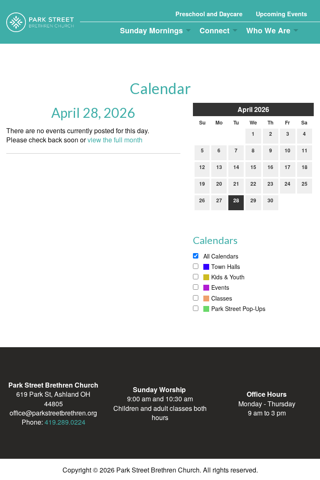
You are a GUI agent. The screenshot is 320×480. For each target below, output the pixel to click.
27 (219, 200)
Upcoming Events (281, 14)
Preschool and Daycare (208, 14)
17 (287, 167)
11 (305, 150)
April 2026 (253, 109)
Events (220, 287)
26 (202, 200)
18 (305, 167)
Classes (221, 298)
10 (287, 150)
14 (236, 167)
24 (287, 183)
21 (236, 183)
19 (202, 183)
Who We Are (268, 30)
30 (270, 200)
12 (202, 167)
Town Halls (225, 266)
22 (253, 183)
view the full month (115, 139)
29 (253, 200)
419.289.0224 (65, 422)
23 (270, 183)
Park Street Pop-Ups (238, 308)
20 (219, 183)
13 (219, 167)
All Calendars (220, 256)
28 (236, 200)
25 (305, 183)
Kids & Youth (228, 277)
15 (253, 167)
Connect (215, 30)
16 (270, 167)
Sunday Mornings (151, 30)
